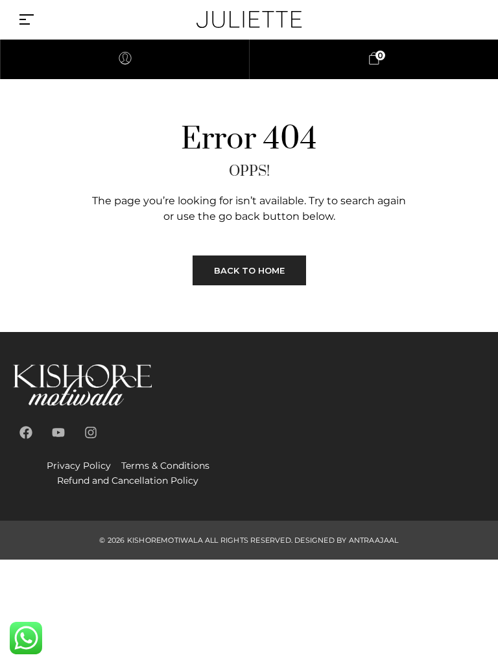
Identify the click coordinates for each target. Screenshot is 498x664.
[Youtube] (58, 432)
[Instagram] (91, 432)
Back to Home (249, 270)
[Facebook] (26, 432)
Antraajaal (374, 540)
